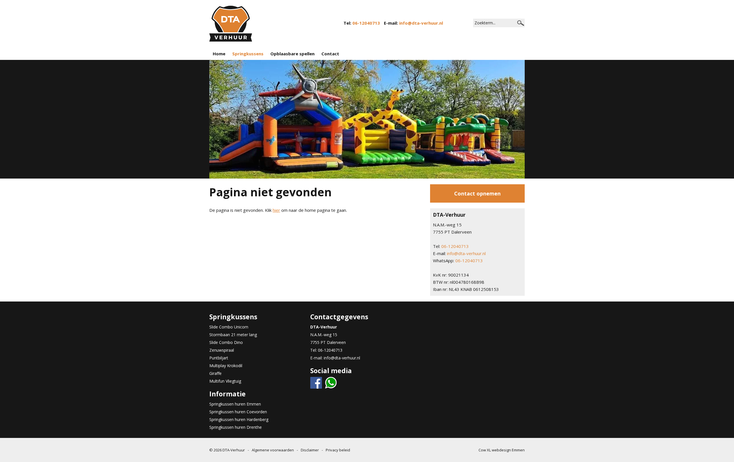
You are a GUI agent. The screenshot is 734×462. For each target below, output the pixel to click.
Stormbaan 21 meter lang (233, 334)
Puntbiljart (218, 358)
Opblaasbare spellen (292, 53)
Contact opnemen (477, 193)
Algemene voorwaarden (273, 450)
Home (219, 53)
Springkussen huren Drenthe (235, 427)
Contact (330, 53)
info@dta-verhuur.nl (421, 23)
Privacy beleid (338, 450)
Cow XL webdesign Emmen (502, 450)
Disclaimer (310, 450)
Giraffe (215, 373)
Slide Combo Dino (226, 342)
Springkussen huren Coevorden (238, 411)
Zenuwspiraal (221, 350)
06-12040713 (366, 23)
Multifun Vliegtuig (225, 381)
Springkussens (247, 53)
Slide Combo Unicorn (228, 327)
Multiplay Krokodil (225, 365)
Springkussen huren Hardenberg (238, 419)
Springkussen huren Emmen (235, 404)
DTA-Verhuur (233, 450)
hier (276, 210)
